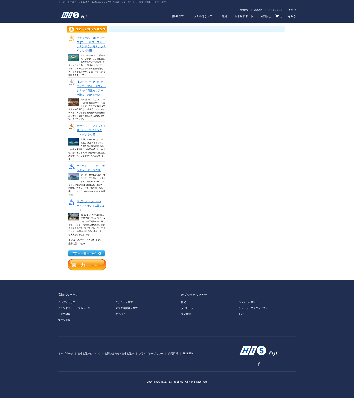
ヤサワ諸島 (64, 314)
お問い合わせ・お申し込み (119, 353)
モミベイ (120, 314)
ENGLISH (188, 353)
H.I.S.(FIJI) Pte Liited (172, 381)
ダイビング (187, 308)
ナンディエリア (66, 302)
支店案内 (258, 9)
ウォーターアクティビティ (253, 308)
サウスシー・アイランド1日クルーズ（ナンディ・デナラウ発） (91, 130)
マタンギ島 (64, 320)
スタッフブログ (275, 9)
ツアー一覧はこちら (86, 253)
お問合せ (265, 16)
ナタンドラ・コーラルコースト (75, 308)
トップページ (65, 353)
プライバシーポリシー (151, 353)
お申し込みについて (89, 353)
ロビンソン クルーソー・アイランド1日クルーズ (91, 206)
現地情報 (244, 9)
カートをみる (288, 16)
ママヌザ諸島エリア (127, 308)
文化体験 (186, 314)
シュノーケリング (248, 302)
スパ (240, 314)
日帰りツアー (178, 16)
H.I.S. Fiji (79, 13)
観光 (183, 302)
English (292, 9)
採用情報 (173, 353)
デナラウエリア (124, 302)
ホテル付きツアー (204, 16)
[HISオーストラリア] (259, 355)
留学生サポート (244, 16)
